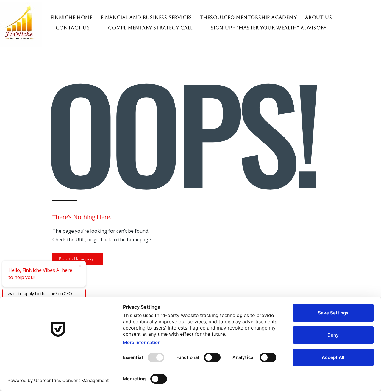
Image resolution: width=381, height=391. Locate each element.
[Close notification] (80, 266)
